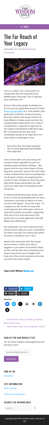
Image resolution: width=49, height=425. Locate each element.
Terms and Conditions (14, 394)
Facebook (8, 375)
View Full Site (10, 388)
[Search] (35, 408)
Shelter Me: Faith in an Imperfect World (26, 326)
